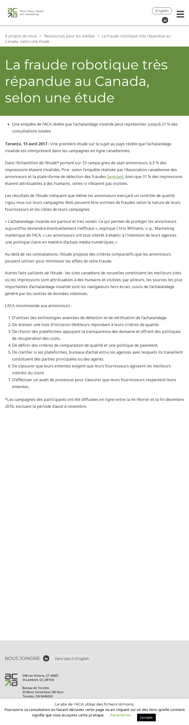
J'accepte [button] (146, 717)
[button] (180, 14)
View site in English (72, 659)
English (162, 11)
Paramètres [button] (120, 714)
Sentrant (115, 176)
